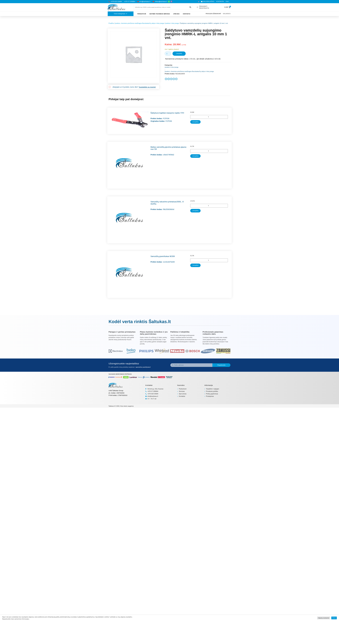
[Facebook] (198, 1)
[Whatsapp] (169, 1)
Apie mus (176, 14)
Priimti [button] (334, 618)
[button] (166, 79)
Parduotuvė (141, 14)
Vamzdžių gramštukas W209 (163, 256)
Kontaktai (186, 14)
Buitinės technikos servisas (160, 14)
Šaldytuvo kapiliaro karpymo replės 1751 (167, 113)
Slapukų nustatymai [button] (323, 618)
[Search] (190, 7)
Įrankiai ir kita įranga (172, 23)
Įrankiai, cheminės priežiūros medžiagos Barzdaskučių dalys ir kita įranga (139, 23)
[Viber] (171, 1)
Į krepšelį (179, 53)
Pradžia (111, 23)
